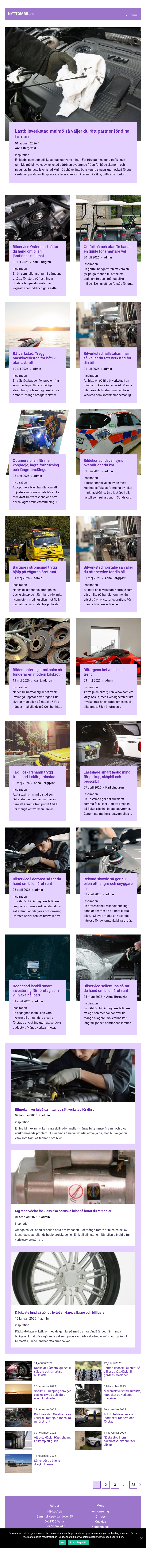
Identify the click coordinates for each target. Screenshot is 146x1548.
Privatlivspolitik (78, 1542)
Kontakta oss (100, 1527)
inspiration (22, 155)
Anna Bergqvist (25, 148)
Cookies (100, 1521)
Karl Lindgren (42, 262)
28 (133, 1485)
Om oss (100, 1516)
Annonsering (100, 1511)
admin (107, 257)
